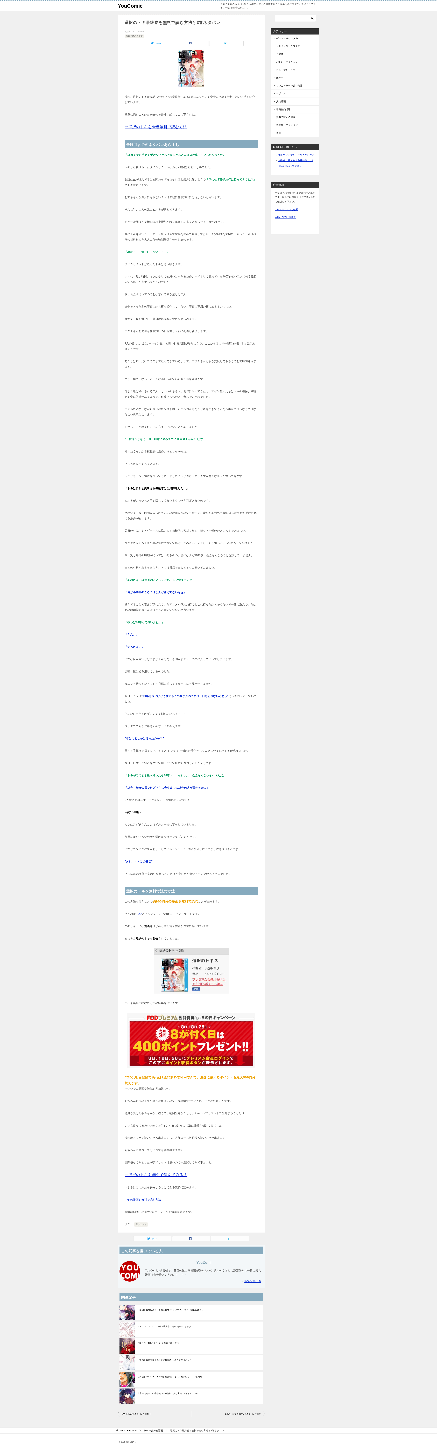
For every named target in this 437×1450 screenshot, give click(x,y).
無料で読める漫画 (134, 36)
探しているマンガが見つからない (296, 155)
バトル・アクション (287, 62)
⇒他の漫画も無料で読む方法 (143, 1199)
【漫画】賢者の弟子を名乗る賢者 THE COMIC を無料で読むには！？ (170, 1310)
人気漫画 (281, 101)
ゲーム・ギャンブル (287, 38)
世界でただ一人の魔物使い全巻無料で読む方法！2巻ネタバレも (167, 1393)
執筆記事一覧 (252, 1281)
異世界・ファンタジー (288, 125)
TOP (128, 1430)
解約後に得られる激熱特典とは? (295, 160)
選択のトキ (141, 1224)
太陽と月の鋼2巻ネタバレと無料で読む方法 (158, 1343)
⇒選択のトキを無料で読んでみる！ (156, 1175)
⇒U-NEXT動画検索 (285, 217)
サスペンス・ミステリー (289, 46)
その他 (279, 54)
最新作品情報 (283, 109)
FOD (139, 913)
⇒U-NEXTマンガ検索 (286, 209)
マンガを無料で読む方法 (289, 85)
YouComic (130, 6)
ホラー (279, 77)
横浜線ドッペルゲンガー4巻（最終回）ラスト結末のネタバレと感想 (169, 1377)
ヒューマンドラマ (285, 70)
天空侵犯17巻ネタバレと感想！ (136, 1414)
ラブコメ (281, 93)
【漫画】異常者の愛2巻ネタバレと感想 (242, 1414)
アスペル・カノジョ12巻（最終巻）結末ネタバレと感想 (164, 1326)
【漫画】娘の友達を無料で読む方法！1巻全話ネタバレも (164, 1360)
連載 (278, 133)
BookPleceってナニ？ (290, 166)
